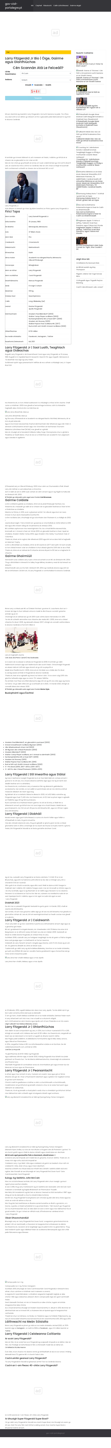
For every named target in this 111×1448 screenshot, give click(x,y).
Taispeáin (38, 98)
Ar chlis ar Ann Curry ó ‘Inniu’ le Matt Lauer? (89, 65)
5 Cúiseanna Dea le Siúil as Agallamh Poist (88, 93)
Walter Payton (34, 323)
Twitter (50, 336)
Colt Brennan (45, 497)
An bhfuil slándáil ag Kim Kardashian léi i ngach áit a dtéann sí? (88, 107)
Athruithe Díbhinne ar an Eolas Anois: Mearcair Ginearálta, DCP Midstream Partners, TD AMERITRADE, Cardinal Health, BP (90, 185)
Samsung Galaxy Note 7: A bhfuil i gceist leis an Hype (87, 199)
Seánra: (8, 79)
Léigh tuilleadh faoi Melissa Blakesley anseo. (21, 1024)
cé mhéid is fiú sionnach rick (87, 263)
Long (31, 301)
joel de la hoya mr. (12, 1049)
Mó (32, 5)
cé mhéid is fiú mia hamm (15, 1347)
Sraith (48, 85)
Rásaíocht (47, 5)
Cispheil (39, 5)
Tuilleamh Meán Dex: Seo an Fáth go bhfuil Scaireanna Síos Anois (89, 141)
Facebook (33, 336)
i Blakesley (37, 301)
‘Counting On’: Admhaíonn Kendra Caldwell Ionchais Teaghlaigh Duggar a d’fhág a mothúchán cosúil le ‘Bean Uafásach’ (89, 163)
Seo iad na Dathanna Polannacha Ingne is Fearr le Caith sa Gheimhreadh (88, 214)
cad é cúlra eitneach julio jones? (89, 287)
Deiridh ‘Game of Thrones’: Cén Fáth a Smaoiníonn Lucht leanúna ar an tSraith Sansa (89, 79)
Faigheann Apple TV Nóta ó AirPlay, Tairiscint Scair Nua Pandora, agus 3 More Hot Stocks (88, 230)
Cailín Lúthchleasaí (60, 5)
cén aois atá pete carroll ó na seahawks (21, 657)
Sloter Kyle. (45, 689)
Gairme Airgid (75, 5)
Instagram (42, 336)
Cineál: (28, 85)
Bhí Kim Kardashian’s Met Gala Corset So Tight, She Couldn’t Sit (89, 247)
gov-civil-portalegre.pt (55, 1433)
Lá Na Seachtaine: (10, 72)
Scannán (38, 85)
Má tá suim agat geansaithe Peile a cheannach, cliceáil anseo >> (30, 1155)
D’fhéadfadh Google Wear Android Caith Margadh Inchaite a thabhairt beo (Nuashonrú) (87, 124)
